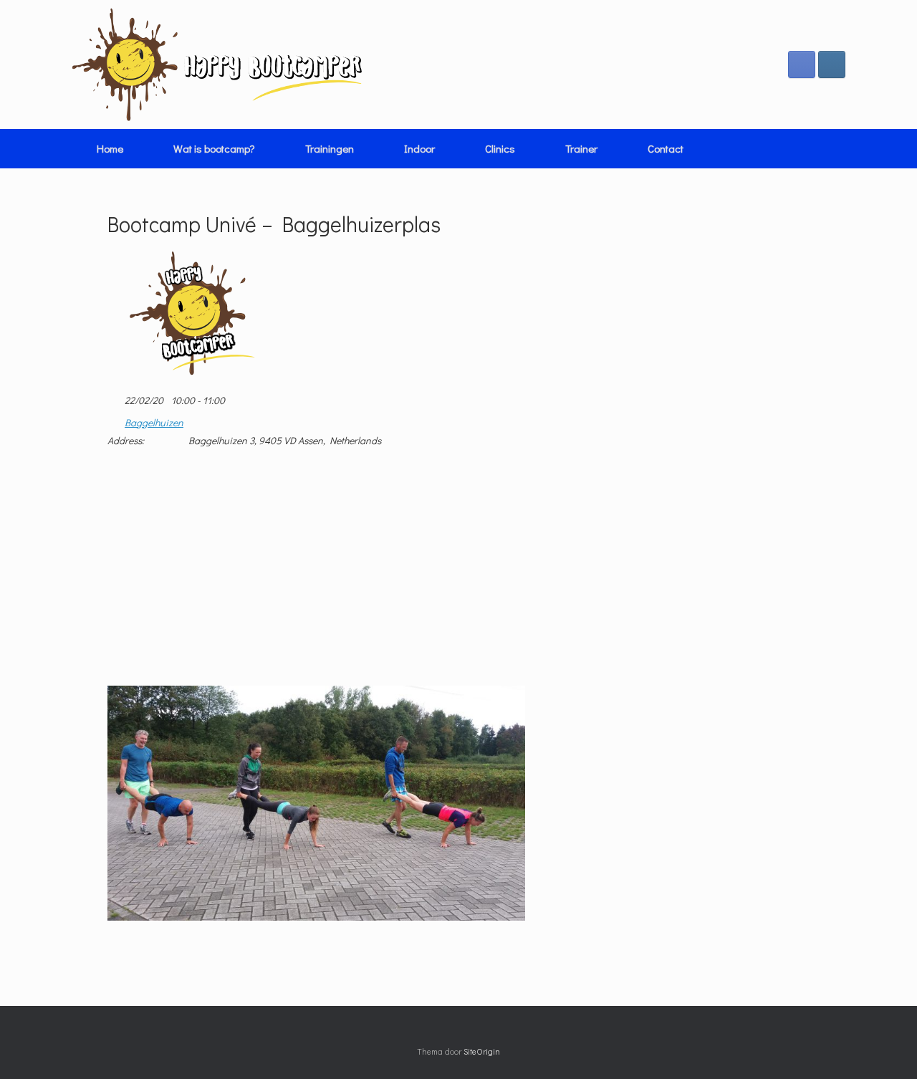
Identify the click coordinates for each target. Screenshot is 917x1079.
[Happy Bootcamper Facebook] (801, 64)
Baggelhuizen (154, 422)
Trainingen (329, 148)
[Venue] (115, 419)
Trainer (581, 148)
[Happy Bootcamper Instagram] (831, 64)
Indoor (419, 148)
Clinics (500, 148)
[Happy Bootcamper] (217, 64)
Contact (665, 148)
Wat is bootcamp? (214, 148)
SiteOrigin (482, 1051)
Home (110, 148)
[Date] (115, 397)
